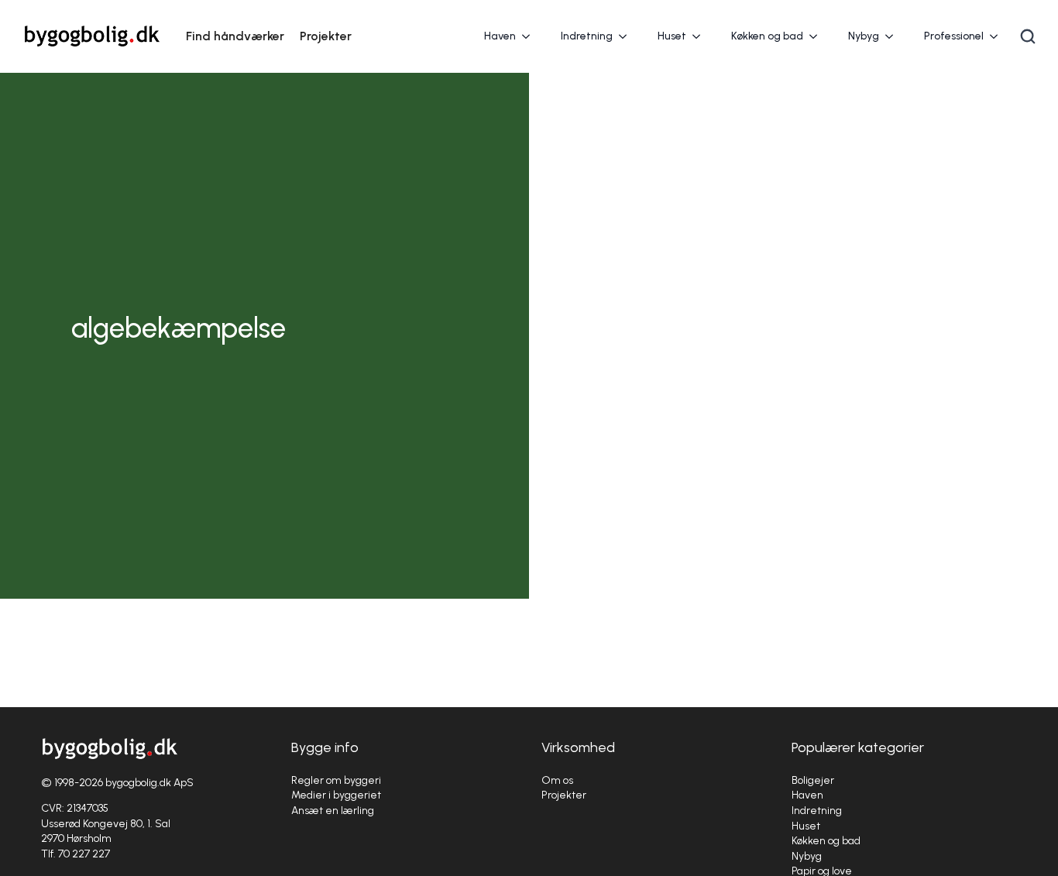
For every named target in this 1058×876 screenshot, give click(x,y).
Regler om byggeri (336, 780)
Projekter (326, 36)
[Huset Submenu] (701, 36)
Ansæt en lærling (332, 810)
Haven (500, 36)
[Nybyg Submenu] (894, 36)
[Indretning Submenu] (627, 36)
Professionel (954, 36)
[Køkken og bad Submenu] (818, 36)
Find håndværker (235, 36)
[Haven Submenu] (530, 36)
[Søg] (1028, 36)
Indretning (587, 36)
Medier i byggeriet (336, 795)
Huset (672, 36)
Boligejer (813, 780)
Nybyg (863, 36)
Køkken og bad (767, 36)
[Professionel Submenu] (998, 36)
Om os (557, 780)
